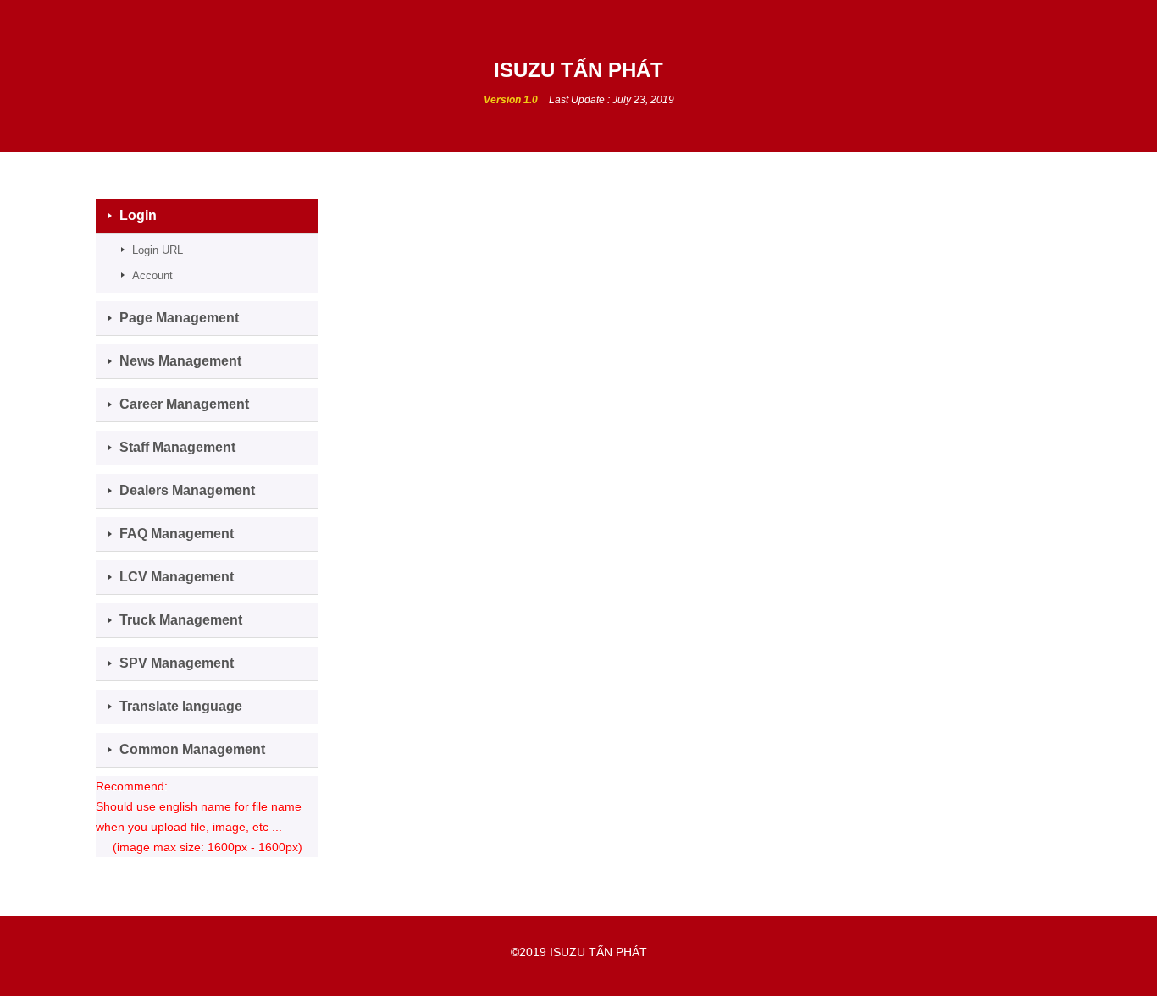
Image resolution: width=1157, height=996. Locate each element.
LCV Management (176, 577)
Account (152, 276)
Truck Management (180, 620)
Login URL (157, 250)
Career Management (184, 404)
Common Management (192, 749)
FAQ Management (176, 533)
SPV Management (176, 663)
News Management (180, 361)
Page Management (179, 318)
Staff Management (177, 447)
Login (138, 215)
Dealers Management (187, 490)
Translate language (180, 706)
